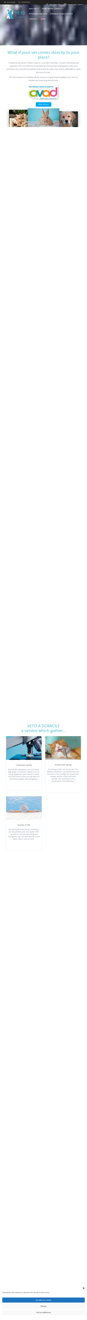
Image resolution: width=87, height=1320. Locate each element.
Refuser (43, 1306)
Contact (33, 19)
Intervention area (38, 14)
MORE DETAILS (43, 104)
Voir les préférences (43, 1312)
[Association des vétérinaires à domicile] (43, 101)
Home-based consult (52, 9)
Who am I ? (34, 9)
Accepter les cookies (43, 1300)
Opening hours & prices (61, 14)
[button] (83, 1288)
